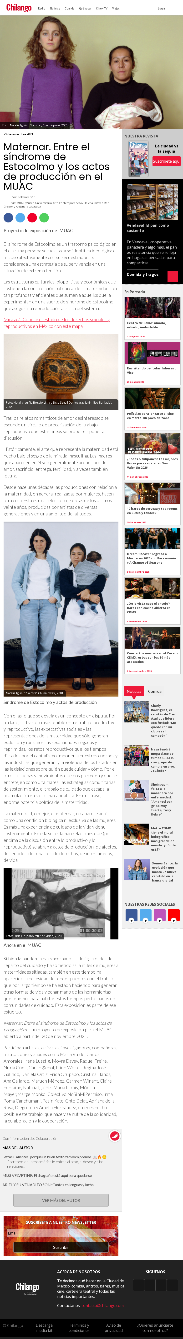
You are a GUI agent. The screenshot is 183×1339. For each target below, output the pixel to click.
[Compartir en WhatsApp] (44, 217)
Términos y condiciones (79, 1328)
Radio (41, 8)
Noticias (55, 8)
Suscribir (61, 1247)
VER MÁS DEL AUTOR (61, 1200)
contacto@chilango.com (102, 1305)
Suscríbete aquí (166, 161)
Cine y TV (101, 8)
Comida (69, 8)
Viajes (116, 8)
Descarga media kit (44, 1328)
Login (162, 8)
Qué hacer (85, 8)
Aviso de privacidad (114, 1328)
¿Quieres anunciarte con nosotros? (155, 1328)
